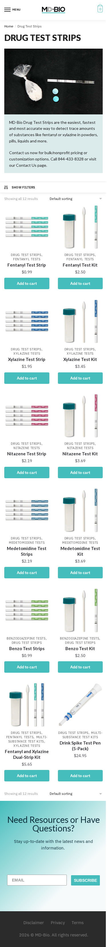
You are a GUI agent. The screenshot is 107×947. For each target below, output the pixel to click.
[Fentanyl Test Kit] (80, 227)
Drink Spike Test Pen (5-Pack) (80, 745)
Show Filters (23, 187)
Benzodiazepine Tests (26, 638)
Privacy (58, 922)
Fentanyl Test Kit (80, 264)
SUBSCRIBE (85, 880)
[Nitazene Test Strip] (26, 415)
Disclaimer (33, 922)
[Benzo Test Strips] (26, 610)
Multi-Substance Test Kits (27, 739)
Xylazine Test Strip (26, 359)
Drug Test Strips (26, 255)
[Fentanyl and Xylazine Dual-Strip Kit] (26, 704)
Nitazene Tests (26, 448)
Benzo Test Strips (27, 648)
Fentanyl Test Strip (26, 264)
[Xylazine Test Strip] (26, 321)
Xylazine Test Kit (80, 359)
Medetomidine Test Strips (27, 551)
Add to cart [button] (27, 283)
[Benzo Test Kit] (80, 610)
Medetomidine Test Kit (80, 551)
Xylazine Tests (26, 354)
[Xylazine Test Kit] (80, 321)
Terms (78, 922)
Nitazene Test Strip (26, 453)
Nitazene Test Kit (80, 453)
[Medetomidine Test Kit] (80, 510)
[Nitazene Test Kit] (80, 415)
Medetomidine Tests (27, 543)
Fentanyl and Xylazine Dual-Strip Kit (27, 754)
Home (8, 26)
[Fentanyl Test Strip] (26, 227)
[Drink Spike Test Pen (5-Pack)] (80, 704)
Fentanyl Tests (27, 259)
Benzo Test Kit (80, 648)
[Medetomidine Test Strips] (26, 510)
